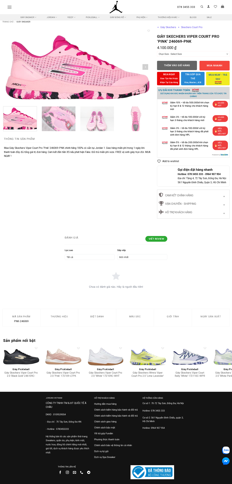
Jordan (51, 17)
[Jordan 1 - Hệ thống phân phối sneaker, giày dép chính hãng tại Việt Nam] (116, 7)
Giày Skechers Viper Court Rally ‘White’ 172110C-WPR (190, 374)
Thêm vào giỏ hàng (177, 65)
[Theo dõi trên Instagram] (68, 472)
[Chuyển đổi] (224, 195)
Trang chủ (7, 22)
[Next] (145, 67)
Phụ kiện (141, 17)
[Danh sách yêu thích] (215, 6)
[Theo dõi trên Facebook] (61, 472)
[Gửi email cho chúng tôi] (75, 472)
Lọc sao (69, 250)
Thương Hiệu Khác (167, 17)
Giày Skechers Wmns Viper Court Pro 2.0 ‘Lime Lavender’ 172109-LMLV (147, 376)
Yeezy (70, 17)
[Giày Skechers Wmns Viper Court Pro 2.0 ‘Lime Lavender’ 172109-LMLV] (148, 356)
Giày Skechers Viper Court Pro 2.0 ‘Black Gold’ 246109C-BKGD (21, 376)
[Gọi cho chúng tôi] (83, 472)
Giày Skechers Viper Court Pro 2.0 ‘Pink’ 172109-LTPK (63, 374)
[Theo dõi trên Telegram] (90, 472)
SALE (209, 17)
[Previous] (9, 67)
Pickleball (92, 17)
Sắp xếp (121, 250)
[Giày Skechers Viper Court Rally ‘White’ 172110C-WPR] (190, 356)
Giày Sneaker (27, 17)
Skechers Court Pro (191, 27)
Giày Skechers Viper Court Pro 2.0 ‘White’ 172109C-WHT (105, 374)
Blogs (193, 17)
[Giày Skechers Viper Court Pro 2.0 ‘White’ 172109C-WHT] (105, 356)
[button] (9, 7)
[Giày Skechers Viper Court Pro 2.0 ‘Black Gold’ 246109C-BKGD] (21, 356)
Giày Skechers (168, 27)
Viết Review (156, 238)
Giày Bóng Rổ (117, 17)
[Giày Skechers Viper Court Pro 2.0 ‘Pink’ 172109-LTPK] (63, 356)
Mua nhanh (214, 65)
